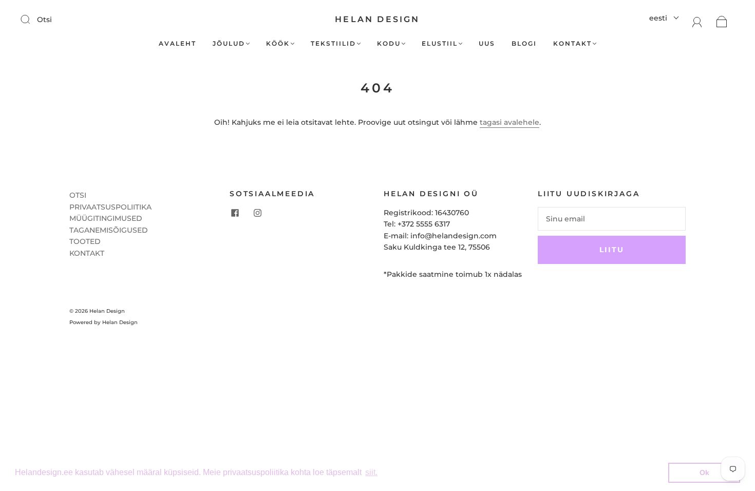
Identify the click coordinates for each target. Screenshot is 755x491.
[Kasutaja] (697, 21)
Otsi (44, 19)
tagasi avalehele (509, 122)
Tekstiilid (333, 43)
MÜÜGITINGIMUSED (105, 218)
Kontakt (572, 43)
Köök (278, 43)
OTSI (77, 195)
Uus (487, 43)
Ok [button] (704, 472)
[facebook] (234, 213)
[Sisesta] (32, 19)
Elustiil (440, 43)
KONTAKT (86, 253)
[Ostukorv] (721, 21)
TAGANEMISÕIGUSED (108, 230)
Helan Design (377, 19)
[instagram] (257, 213)
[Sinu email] (612, 219)
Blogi (524, 43)
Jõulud (229, 43)
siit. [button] (371, 472)
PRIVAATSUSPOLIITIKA (110, 207)
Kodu (389, 43)
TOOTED (85, 241)
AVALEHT (177, 43)
